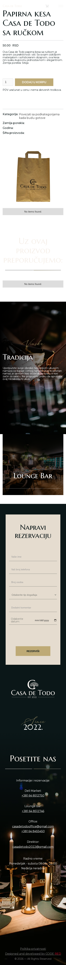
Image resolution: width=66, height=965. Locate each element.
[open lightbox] (33, 175)
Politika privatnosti (33, 949)
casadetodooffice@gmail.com (33, 826)
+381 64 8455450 (33, 831)
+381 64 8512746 (33, 811)
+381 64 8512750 (33, 795)
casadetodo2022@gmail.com (33, 846)
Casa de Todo (12, 6)
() (51, 6)
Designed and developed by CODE (33, 953)
